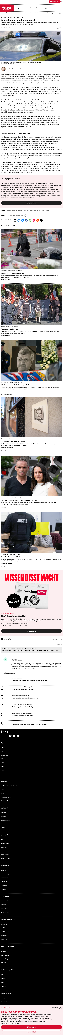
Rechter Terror (24, 13)
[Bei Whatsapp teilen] (30, 220)
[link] (24, 8)
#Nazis (39, 210)
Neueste (55, 639)
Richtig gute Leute (6, 797)
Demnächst (4, 924)
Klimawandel (4, 801)
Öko (2, 751)
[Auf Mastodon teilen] (18, 220)
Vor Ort (3, 928)
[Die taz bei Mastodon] (10, 736)
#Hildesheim (19, 210)
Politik (9, 13)
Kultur (2, 759)
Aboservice (4, 1002)
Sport (2, 762)
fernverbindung (5, 874)
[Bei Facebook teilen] (26, 220)
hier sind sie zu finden (52, 650)
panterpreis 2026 (5, 858)
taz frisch (3, 904)
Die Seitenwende (5, 820)
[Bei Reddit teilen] (37, 220)
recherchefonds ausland (7, 851)
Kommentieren (11, 215)
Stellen (3, 824)
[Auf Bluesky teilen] (22, 220)
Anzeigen (3, 986)
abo (2, 839)
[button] (61, 1)
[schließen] (60, 1007)
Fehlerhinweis (19, 215)
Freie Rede (4, 885)
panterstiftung (5, 854)
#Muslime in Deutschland (30, 210)
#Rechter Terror (11, 210)
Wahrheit (3, 774)
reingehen (3, 889)
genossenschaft (5, 843)
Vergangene (4, 935)
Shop (2, 982)
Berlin (2, 766)
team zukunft (4, 901)
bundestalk (4, 870)
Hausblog (3, 816)
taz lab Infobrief (5, 912)
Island (2, 793)
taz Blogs (3, 951)
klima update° (4, 878)
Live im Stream (5, 931)
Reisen (3, 975)
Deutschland (16, 13)
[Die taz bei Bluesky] (14, 736)
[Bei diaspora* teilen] (34, 220)
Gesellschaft (4, 755)
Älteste (60, 639)
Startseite (3, 13)
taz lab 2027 (4, 939)
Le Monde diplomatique (7, 959)
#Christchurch (45, 210)
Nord (2, 770)
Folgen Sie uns (4, 736)
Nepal (2, 789)
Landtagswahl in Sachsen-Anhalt (9, 786)
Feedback (3, 998)
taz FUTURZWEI (5, 955)
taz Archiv (3, 962)
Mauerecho (4, 881)
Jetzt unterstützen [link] (31, 203)
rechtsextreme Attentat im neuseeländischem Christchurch (20, 81)
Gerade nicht (55, 1007)
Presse (3, 828)
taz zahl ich (4, 847)
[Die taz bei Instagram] (18, 736)
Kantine (3, 978)
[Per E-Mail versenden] (15, 220)
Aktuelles (3, 812)
